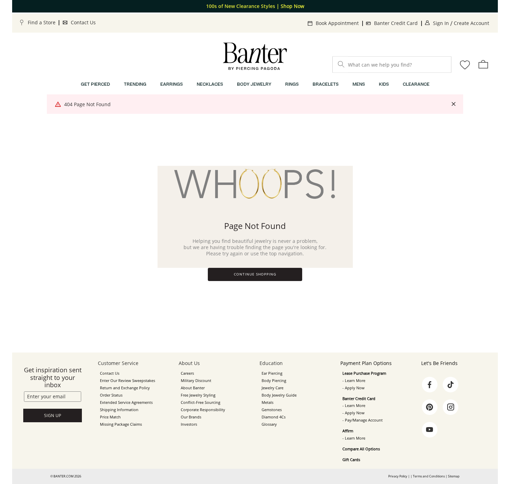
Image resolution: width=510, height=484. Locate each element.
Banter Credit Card (396, 23)
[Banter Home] (255, 56)
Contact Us (83, 22)
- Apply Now (353, 387)
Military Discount (196, 380)
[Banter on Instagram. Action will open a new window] (450, 407)
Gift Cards (351, 459)
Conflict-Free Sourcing (200, 402)
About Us (189, 363)
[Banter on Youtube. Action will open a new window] (429, 430)
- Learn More (353, 380)
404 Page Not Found (87, 104)
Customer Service (118, 363)
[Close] (453, 104)
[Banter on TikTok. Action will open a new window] (450, 384)
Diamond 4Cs (274, 417)
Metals (267, 402)
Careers (187, 373)
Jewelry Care (272, 387)
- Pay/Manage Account (362, 420)
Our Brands (191, 417)
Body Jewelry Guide (279, 395)
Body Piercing (274, 380)
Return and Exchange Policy (125, 387)
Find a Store (42, 22)
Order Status (111, 395)
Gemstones (272, 409)
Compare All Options (361, 449)
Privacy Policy (397, 476)
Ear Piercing (272, 373)
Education (271, 363)
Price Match (110, 417)
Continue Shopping (255, 274)
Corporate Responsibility (203, 409)
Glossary (269, 424)
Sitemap (454, 476)
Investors (189, 424)
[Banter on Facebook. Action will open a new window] (429, 384)
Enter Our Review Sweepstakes (127, 380)
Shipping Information (119, 409)
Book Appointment (337, 23)
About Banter (193, 387)
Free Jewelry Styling (198, 395)
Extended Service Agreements (126, 402)
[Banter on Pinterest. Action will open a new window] (429, 407)
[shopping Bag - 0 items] (483, 64)
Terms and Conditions (429, 476)
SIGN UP (52, 415)
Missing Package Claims (121, 424)
